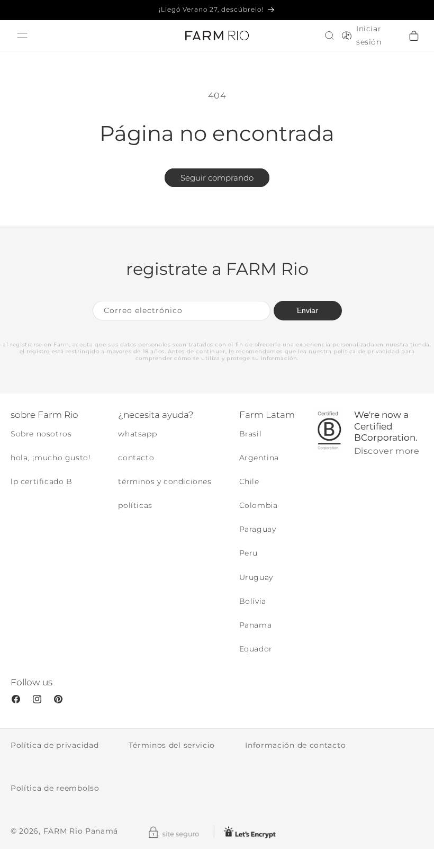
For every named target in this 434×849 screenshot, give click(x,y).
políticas (135, 505)
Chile (249, 481)
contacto (136, 457)
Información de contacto (295, 745)
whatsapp (137, 434)
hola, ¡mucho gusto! (51, 457)
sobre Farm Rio (44, 414)
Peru (248, 553)
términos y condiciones (164, 481)
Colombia (258, 505)
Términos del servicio (172, 745)
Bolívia (252, 601)
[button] (329, 35)
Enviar (307, 310)
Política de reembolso (55, 788)
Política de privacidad (54, 745)
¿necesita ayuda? (156, 414)
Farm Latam (267, 414)
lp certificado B (42, 481)
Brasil (250, 434)
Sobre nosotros (41, 434)
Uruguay (256, 577)
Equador (256, 649)
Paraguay (257, 529)
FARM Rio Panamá (81, 831)
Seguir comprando (217, 178)
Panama (255, 625)
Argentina (259, 457)
